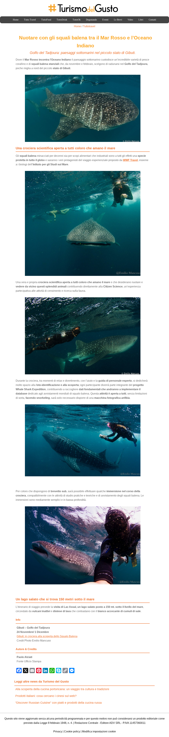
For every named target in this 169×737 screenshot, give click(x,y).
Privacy (57, 731)
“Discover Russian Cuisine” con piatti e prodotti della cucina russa (58, 702)
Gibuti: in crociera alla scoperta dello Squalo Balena (47, 636)
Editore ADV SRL (110, 722)
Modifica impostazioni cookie (99, 731)
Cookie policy (72, 731)
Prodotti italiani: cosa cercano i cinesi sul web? (46, 696)
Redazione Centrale (86, 722)
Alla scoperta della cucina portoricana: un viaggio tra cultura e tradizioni (62, 689)
